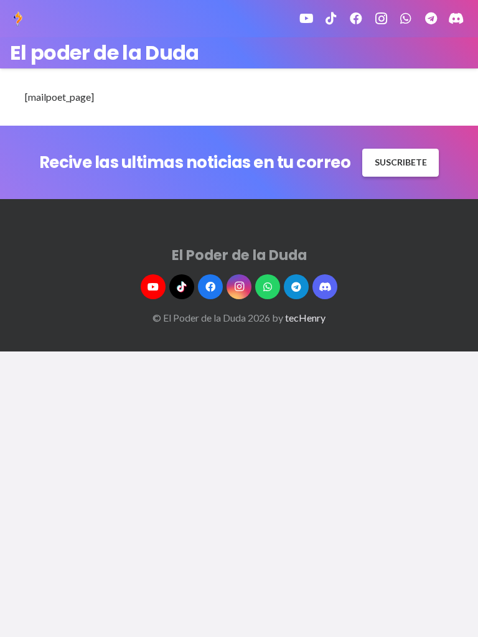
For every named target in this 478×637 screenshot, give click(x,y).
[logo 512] (18, 19)
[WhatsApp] (405, 18)
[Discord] (455, 18)
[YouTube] (306, 18)
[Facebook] (356, 18)
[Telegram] (430, 18)
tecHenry (305, 317)
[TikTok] (331, 18)
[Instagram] (380, 18)
